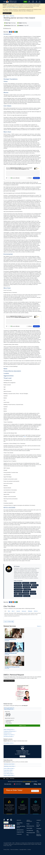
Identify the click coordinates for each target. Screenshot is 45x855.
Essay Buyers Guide (8, 770)
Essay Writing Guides (8, 773)
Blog (27, 834)
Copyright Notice (23, 849)
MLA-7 (13, 611)
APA (5, 611)
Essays (7, 15)
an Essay (22, 725)
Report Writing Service (9, 729)
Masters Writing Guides (9, 775)
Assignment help (20, 832)
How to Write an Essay (9, 768)
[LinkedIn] (8, 819)
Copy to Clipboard (8, 621)
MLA (9, 611)
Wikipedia (30, 611)
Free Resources (30, 830)
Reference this (8, 28)
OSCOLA (36, 611)
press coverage (27, 781)
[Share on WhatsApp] (17, 32)
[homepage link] (4, 15)
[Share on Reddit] (13, 32)
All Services (19, 834)
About (37, 822)
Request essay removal (9, 680)
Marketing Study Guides (9, 764)
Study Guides (29, 828)
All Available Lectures (8, 743)
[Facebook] (5, 819)
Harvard (18, 611)
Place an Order (35, 790)
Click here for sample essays (12, 7)
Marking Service (7, 733)
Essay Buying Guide (31, 832)
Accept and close (6, 13)
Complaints (38, 828)
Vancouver (24, 611)
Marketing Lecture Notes (9, 766)
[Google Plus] (11, 819)
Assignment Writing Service (10, 731)
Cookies (29, 849)
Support (33, 2)
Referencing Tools (8, 771)
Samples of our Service (9, 734)
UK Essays (7, 20)
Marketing (12, 15)
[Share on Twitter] (11, 32)
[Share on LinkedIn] (15, 32)
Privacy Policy (6, 849)
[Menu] (4, 2)
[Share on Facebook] (9, 32)
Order (25, 1)
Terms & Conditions (14, 849)
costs (24, 436)
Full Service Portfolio (8, 736)
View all (39, 626)
